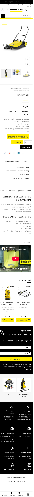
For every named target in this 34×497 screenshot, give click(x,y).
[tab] (29, 190)
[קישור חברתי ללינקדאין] (16, 178)
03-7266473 (9, 340)
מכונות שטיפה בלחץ (8, 307)
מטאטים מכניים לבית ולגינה (21, 91)
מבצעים (22, 174)
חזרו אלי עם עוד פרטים (16, 137)
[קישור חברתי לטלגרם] (14, 178)
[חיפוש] (3, 16)
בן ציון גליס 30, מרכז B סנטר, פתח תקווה (19, 5)
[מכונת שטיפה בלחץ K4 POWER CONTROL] (7, 292)
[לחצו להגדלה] (28, 64)
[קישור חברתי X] (21, 178)
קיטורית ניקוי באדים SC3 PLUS (23, 303)
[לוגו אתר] (16, 10)
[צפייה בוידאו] (28, 59)
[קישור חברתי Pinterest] (19, 178)
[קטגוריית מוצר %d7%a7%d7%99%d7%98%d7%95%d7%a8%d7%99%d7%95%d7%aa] (8, 387)
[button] (29, 45)
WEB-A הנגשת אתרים (13, 481)
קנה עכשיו (25, 147)
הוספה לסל (16, 142)
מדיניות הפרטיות (8, 364)
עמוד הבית (26, 89)
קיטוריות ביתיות (23, 307)
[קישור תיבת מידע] (7, 453)
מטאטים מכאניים (16, 89)
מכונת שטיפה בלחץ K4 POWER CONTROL (7, 303)
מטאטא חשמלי (25, 242)
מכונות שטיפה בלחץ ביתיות (7, 310)
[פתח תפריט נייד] (30, 10)
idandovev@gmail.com (24, 419)
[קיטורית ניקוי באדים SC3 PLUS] (23, 292)
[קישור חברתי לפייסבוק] (24, 178)
